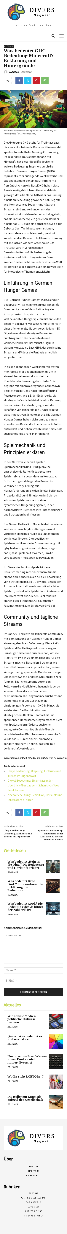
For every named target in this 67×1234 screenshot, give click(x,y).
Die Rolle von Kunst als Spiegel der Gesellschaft (25, 1098)
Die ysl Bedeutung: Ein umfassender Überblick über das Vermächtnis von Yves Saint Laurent (33, 785)
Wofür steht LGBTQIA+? (25, 1076)
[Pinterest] (36, 80)
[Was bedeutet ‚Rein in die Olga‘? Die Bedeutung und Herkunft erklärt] (53, 866)
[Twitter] (27, 80)
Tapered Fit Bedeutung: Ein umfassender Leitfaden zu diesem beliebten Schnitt (49, 835)
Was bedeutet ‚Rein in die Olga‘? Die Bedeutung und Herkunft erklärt (25, 865)
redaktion (14, 72)
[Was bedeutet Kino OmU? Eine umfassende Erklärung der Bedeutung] (53, 886)
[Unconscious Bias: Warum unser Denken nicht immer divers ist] (56, 1061)
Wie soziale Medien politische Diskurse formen (21, 1019)
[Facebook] (19, 80)
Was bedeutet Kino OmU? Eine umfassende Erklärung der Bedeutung (25, 885)
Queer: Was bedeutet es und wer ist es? (24, 1038)
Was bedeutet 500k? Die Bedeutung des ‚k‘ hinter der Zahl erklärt (25, 907)
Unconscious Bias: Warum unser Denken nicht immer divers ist (27, 1059)
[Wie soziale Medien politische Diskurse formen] (56, 1021)
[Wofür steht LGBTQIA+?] (56, 1082)
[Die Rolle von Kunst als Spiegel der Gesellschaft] (56, 1102)
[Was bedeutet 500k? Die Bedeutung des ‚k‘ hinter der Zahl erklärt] (53, 908)
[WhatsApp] (45, 80)
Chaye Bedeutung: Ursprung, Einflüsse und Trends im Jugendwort (18, 833)
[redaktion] (6, 72)
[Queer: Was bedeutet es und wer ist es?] (56, 1041)
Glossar (8, 46)
